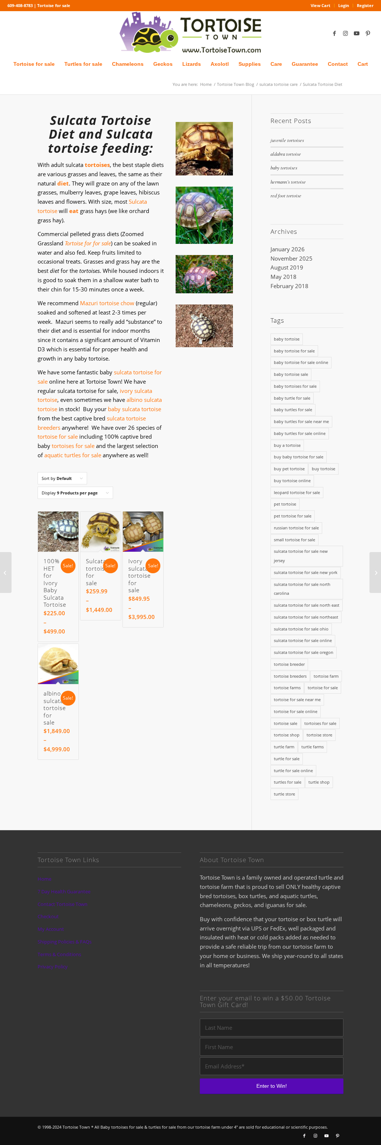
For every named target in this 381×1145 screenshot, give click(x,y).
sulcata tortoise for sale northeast (306, 617)
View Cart (320, 5)
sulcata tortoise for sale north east (306, 605)
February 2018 (289, 286)
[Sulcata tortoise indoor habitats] (375, 572)
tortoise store (319, 735)
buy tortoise (323, 468)
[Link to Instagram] (345, 33)
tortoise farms (287, 687)
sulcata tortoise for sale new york (305, 572)
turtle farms (312, 746)
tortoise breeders (290, 676)
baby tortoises (283, 167)
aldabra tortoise (285, 154)
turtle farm (284, 746)
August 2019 (286, 267)
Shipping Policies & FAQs (65, 941)
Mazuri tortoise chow (107, 303)
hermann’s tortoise (288, 181)
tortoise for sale (58, 436)
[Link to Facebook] (334, 33)
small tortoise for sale (294, 539)
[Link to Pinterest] (368, 33)
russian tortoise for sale (296, 527)
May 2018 (283, 276)
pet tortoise (285, 504)
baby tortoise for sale (294, 351)
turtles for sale (287, 782)
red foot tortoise (285, 195)
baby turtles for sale (293, 409)
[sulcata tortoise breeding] (6, 572)
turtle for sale (287, 758)
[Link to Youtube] (356, 33)
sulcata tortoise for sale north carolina (302, 588)
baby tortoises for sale (295, 386)
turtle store (284, 794)
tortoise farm (326, 676)
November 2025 (291, 258)
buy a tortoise (287, 445)
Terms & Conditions (59, 954)
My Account (51, 929)
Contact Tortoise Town (62, 904)
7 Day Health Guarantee (64, 891)
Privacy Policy (53, 966)
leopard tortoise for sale (297, 492)
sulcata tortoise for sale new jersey (301, 555)
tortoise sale (285, 723)
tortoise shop (287, 735)
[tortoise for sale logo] (190, 33)
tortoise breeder (289, 664)
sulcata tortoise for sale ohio (301, 629)
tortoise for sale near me (297, 699)
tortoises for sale (73, 445)
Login (343, 5)
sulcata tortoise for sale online (303, 640)
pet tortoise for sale (292, 516)
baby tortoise (287, 339)
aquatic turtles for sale (72, 455)
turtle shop (319, 782)
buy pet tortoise (289, 468)
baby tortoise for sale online (301, 362)
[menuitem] (320, 5)
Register (365, 5)
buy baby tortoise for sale (298, 456)
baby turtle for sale (292, 398)
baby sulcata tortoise (134, 409)
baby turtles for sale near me (301, 421)
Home (44, 878)
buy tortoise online (292, 480)
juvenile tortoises (287, 140)
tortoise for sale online (295, 711)
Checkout (48, 916)
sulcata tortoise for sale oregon (303, 652)
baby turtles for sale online (300, 433)
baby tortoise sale (291, 374)
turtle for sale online (293, 770)
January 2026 (287, 249)
